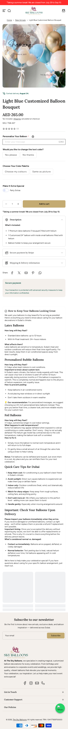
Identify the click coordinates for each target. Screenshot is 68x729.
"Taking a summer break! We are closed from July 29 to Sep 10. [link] (34, 2)
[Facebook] (25, 683)
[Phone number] (43, 683)
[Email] (37, 683)
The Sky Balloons (20, 719)
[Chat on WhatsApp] (60, 708)
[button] (9, 10)
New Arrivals (20, 20)
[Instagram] (31, 683)
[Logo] (34, 10)
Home (9, 20)
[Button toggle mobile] (4, 11)
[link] (12, 273)
